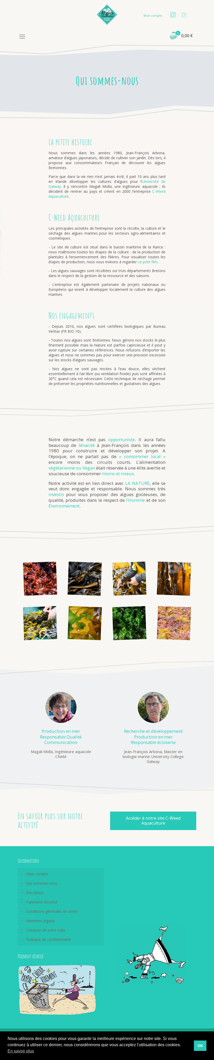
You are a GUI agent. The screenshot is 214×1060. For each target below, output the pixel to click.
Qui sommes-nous (42, 883)
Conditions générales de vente (52, 911)
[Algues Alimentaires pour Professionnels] (107, 14)
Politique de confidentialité (48, 939)
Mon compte (153, 15)
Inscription (35, 892)
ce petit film (148, 261)
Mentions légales (40, 920)
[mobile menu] (22, 36)
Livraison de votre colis (45, 930)
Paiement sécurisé (41, 902)
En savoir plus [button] (21, 1051)
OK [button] (200, 1046)
